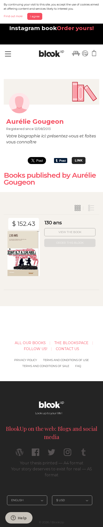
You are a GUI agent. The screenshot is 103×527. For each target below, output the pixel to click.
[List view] (91, 208)
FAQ (78, 366)
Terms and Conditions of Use (66, 360)
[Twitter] (51, 454)
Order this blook (70, 242)
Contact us (67, 349)
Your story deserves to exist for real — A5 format (51, 472)
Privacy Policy (25, 360)
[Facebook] (35, 454)
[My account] (85, 53)
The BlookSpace (71, 343)
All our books (30, 343)
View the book (70, 232)
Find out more (13, 16)
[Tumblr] (83, 454)
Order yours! (75, 28)
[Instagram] (67, 454)
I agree (35, 16)
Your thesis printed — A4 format (52, 463)
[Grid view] (77, 208)
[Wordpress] (19, 454)
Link (78, 160)
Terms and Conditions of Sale (45, 366)
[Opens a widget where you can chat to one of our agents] (18, 518)
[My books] (76, 53)
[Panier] (94, 53)
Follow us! (35, 349)
